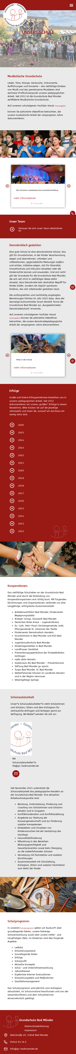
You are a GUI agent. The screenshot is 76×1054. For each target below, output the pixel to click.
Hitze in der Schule (24, 360)
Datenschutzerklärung (37, 1026)
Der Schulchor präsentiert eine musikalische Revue (37, 190)
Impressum (31, 1030)
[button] (71, 5)
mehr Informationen (25, 198)
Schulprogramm (27, 928)
